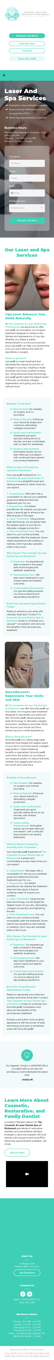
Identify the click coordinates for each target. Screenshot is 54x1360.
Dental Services (18, 201)
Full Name (15, 156)
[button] (4, 75)
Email (12, 186)
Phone (13, 171)
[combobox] (27, 208)
